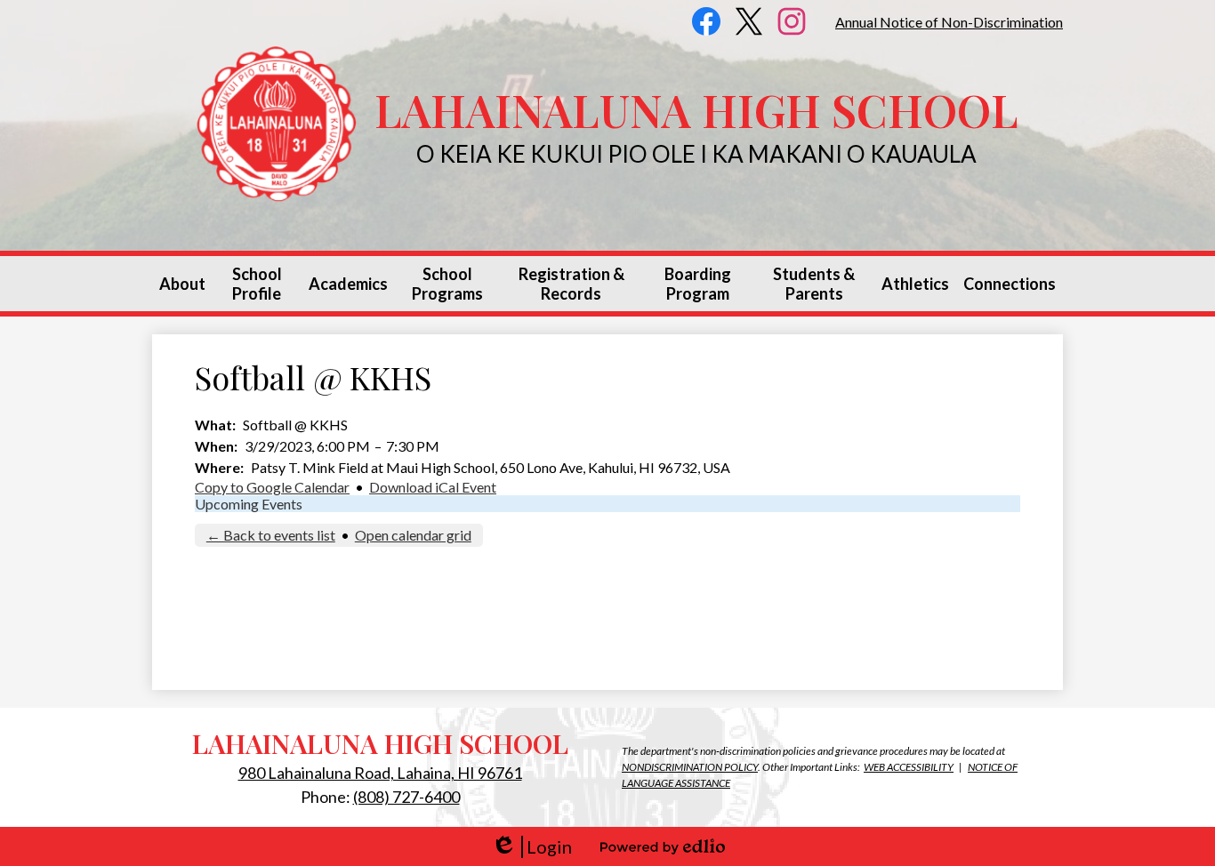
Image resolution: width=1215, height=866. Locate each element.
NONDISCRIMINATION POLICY (690, 767)
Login (531, 847)
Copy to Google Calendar (272, 486)
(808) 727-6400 (406, 796)
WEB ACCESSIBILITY (908, 767)
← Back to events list (270, 534)
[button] (182, 283)
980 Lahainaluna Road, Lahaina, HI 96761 (380, 772)
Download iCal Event (432, 486)
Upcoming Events (248, 503)
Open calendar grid (413, 534)
